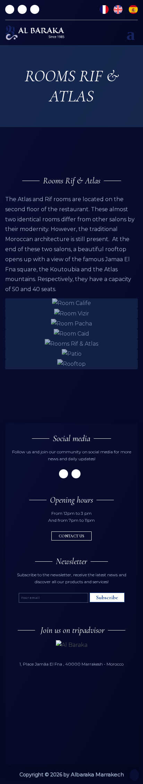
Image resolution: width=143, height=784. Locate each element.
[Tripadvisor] (9, 9)
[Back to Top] (134, 775)
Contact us (71, 536)
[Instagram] (34, 9)
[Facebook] (22, 9)
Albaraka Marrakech (97, 774)
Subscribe (107, 597)
